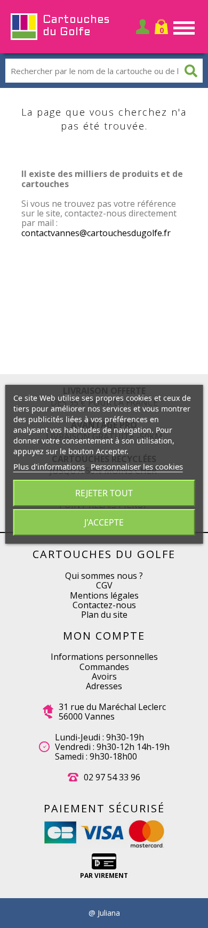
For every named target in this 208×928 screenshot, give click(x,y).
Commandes (104, 667)
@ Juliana (104, 913)
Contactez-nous (104, 605)
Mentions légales (104, 595)
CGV (104, 585)
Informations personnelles (104, 657)
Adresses (104, 686)
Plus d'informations (49, 466)
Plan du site (104, 614)
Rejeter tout (104, 493)
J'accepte (104, 522)
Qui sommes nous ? (104, 576)
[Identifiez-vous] (142, 27)
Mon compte (104, 635)
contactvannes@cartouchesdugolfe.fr (96, 233)
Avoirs (104, 676)
